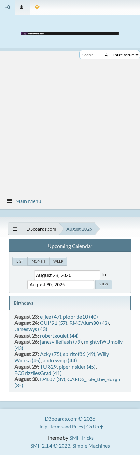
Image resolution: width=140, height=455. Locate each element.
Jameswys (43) (30, 329)
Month (38, 261)
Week (58, 261)
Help (42, 426)
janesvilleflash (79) (61, 341)
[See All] (15, 229)
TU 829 (48, 367)
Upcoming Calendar (70, 246)
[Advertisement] (70, 121)
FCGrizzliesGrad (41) (38, 373)
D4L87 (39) (52, 379)
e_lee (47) (50, 316)
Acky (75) (50, 354)
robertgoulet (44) (59, 335)
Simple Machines (91, 445)
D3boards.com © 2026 (70, 418)
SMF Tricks (81, 437)
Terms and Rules (66, 426)
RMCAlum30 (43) (89, 323)
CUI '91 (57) (53, 323)
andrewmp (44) (60, 360)
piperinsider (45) (77, 367)
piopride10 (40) (80, 316)
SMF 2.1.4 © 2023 (50, 445)
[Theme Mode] (37, 7)
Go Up (93, 426)
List (19, 261)
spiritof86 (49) (79, 354)
